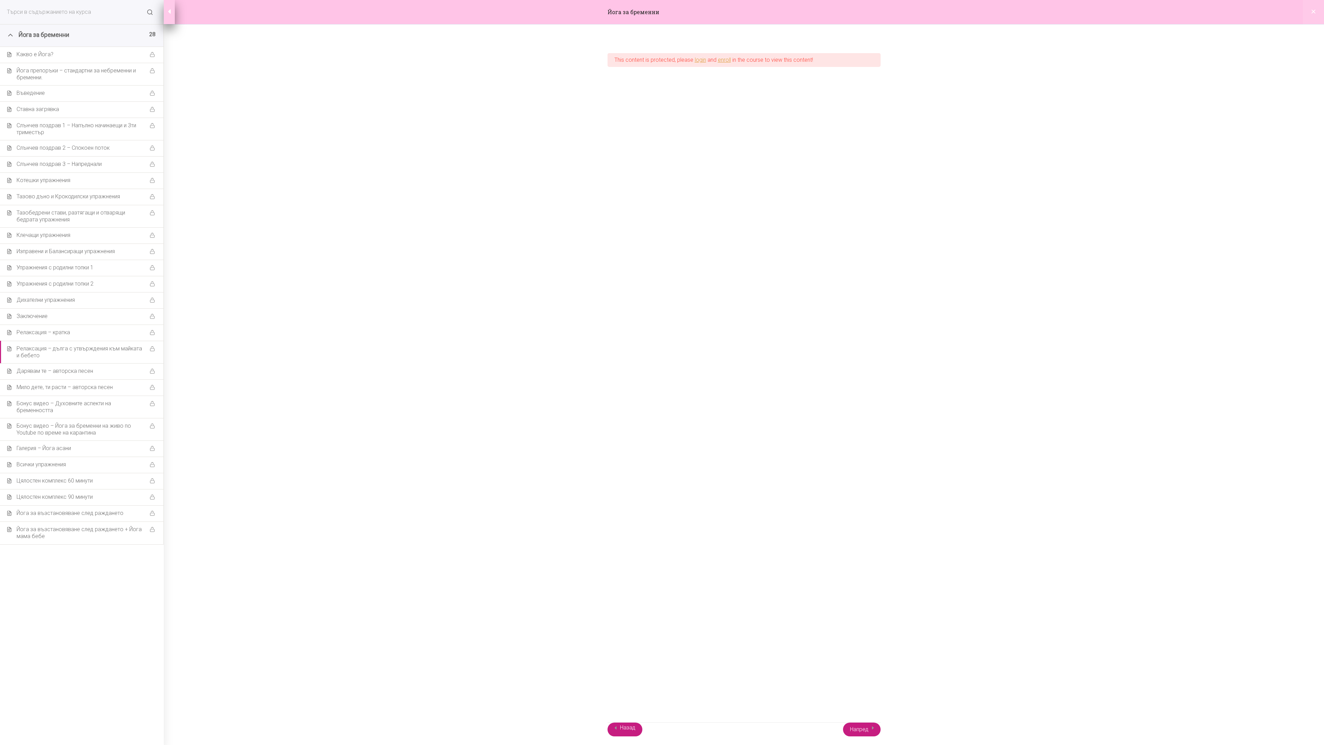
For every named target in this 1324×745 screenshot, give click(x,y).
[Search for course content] (150, 12)
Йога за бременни (633, 12)
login (700, 60)
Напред (859, 729)
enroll (724, 60)
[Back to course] (1313, 12)
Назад (627, 727)
